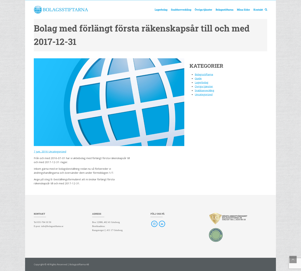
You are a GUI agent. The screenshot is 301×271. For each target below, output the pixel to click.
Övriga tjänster (203, 9)
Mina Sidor (243, 9)
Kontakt (258, 9)
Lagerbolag (161, 9)
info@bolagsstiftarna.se (52, 226)
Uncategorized (57, 151)
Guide (198, 78)
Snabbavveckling (181, 9)
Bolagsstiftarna (224, 9)
